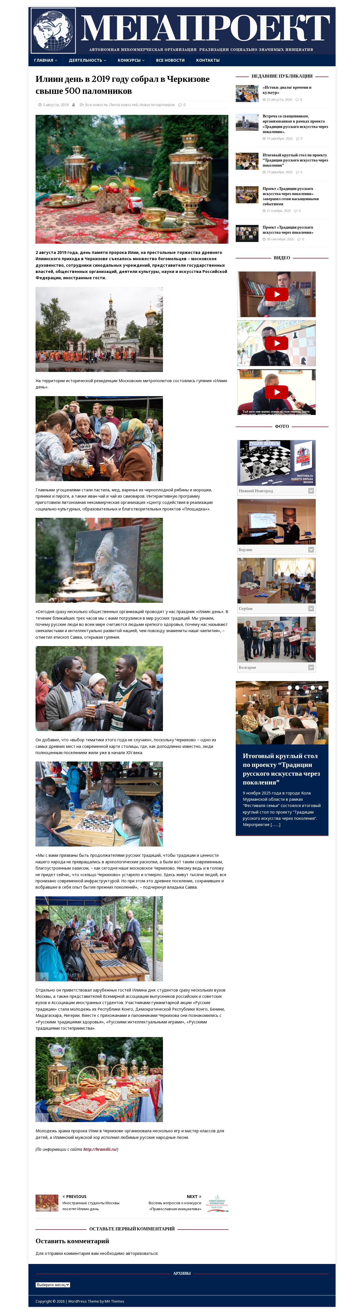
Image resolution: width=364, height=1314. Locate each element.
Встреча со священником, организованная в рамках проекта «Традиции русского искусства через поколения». (295, 124)
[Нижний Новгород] (276, 463)
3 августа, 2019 (56, 104)
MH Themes (114, 1301)
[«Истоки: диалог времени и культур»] (247, 99)
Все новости (170, 60)
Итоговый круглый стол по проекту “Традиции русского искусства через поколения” (295, 160)
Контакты (208, 60)
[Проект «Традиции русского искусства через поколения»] (247, 238)
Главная (43, 60)
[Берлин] (276, 522)
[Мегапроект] (182, 51)
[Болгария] (276, 639)
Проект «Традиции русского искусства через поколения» (288, 230)
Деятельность (85, 60)
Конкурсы (129, 60)
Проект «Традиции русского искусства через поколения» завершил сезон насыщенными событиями (291, 196)
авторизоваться (142, 1253)
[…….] (275, 824)
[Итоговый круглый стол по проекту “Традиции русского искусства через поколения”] (247, 166)
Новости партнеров (157, 104)
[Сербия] (276, 580)
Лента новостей (123, 104)
